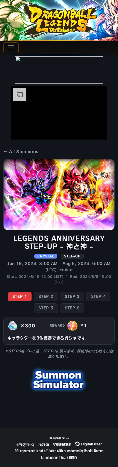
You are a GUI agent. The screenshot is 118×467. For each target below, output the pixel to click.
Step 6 (72, 308)
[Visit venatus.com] (96, 130)
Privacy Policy (25, 444)
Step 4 (98, 296)
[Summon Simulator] (59, 379)
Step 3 (72, 296)
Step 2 (45, 296)
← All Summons (20, 152)
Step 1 (19, 296)
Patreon (43, 444)
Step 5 (45, 308)
